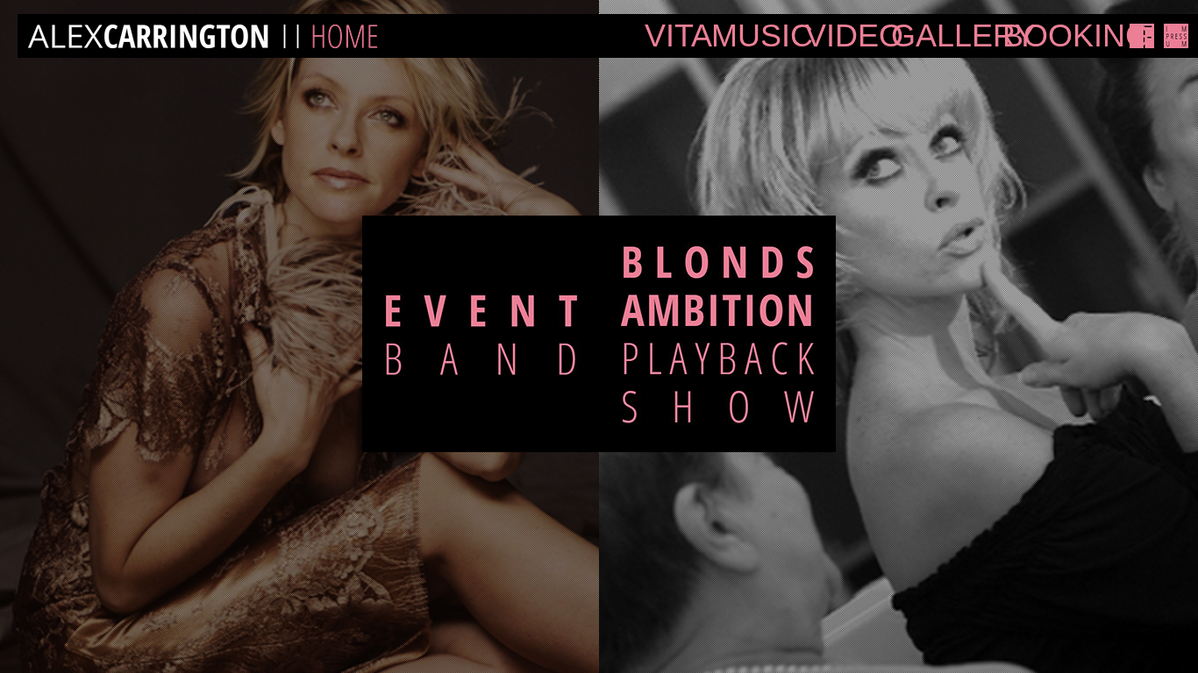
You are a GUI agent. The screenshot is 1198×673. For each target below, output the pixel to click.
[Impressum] (1176, 36)
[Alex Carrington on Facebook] (1142, 36)
